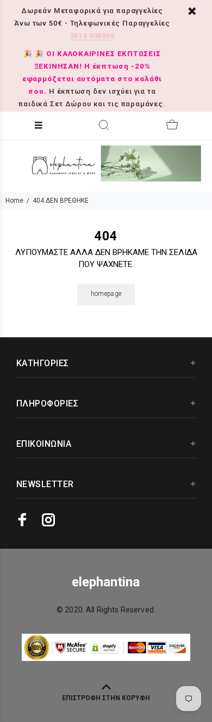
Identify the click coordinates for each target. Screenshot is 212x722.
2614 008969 (92, 36)
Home (14, 200)
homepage (106, 294)
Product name (91, 678)
